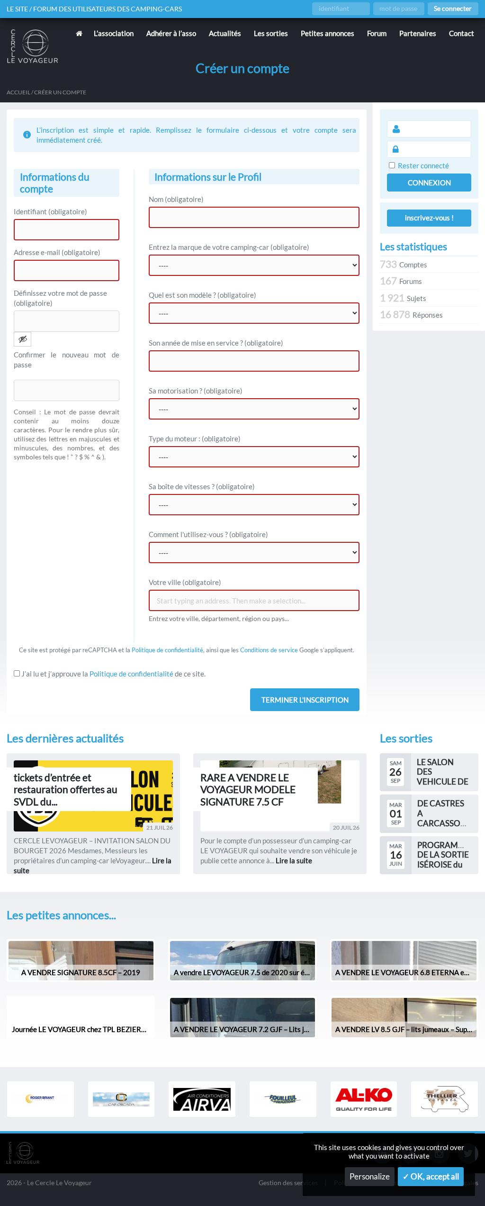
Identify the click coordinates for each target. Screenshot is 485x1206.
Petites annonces (327, 33)
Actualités (225, 33)
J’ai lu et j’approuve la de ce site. (113, 673)
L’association (114, 33)
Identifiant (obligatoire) (50, 211)
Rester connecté (423, 165)
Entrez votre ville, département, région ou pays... (219, 618)
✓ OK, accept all (431, 1176)
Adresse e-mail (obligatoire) (57, 252)
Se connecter (453, 8)
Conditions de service (269, 650)
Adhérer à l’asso (171, 33)
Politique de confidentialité (167, 650)
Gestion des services (288, 1183)
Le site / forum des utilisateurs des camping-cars (94, 9)
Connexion (429, 182)
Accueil (18, 92)
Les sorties (271, 33)
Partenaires (417, 33)
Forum (376, 33)
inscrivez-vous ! (429, 217)
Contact (461, 33)
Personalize (370, 1176)
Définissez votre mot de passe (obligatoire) (60, 298)
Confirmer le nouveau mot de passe (66, 359)
